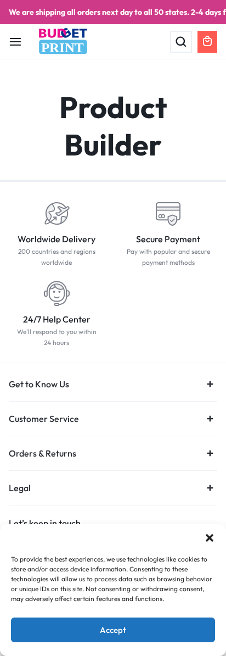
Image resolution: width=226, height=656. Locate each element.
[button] (209, 537)
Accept (113, 630)
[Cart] (207, 42)
